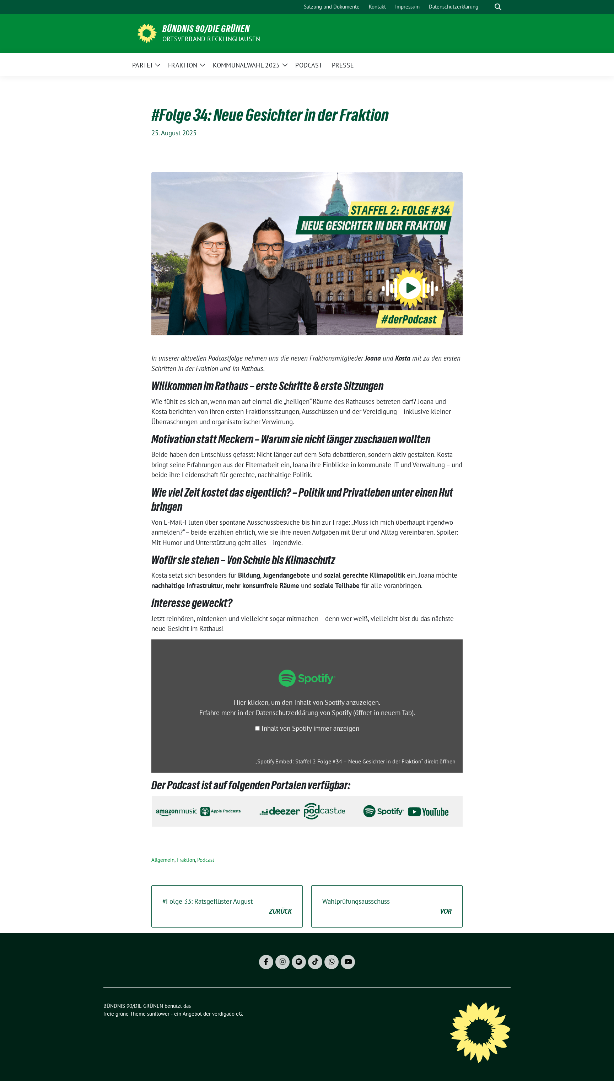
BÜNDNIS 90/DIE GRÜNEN (206, 28)
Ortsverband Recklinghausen (211, 39)
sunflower (158, 1013)
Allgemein (162, 859)
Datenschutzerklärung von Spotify (335, 712)
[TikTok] (315, 962)
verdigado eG (227, 1013)
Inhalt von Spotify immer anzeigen (310, 728)
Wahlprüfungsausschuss (387, 906)
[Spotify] (299, 962)
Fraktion (186, 859)
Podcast (205, 859)
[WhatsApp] (331, 962)
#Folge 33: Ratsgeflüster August (227, 906)
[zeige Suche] (498, 7)
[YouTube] (348, 962)
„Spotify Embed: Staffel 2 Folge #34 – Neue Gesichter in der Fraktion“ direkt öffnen (355, 761)
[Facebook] (266, 962)
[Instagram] (282, 962)
